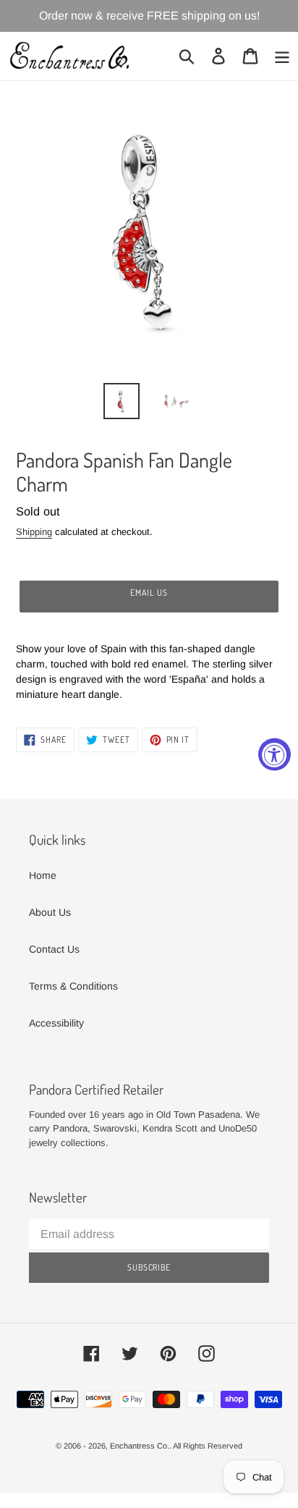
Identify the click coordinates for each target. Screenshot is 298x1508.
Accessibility (56, 1023)
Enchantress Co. (139, 1445)
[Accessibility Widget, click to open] (274, 754)
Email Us (149, 592)
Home (42, 875)
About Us (50, 912)
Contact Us (54, 949)
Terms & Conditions (73, 986)
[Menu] (282, 56)
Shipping (34, 531)
